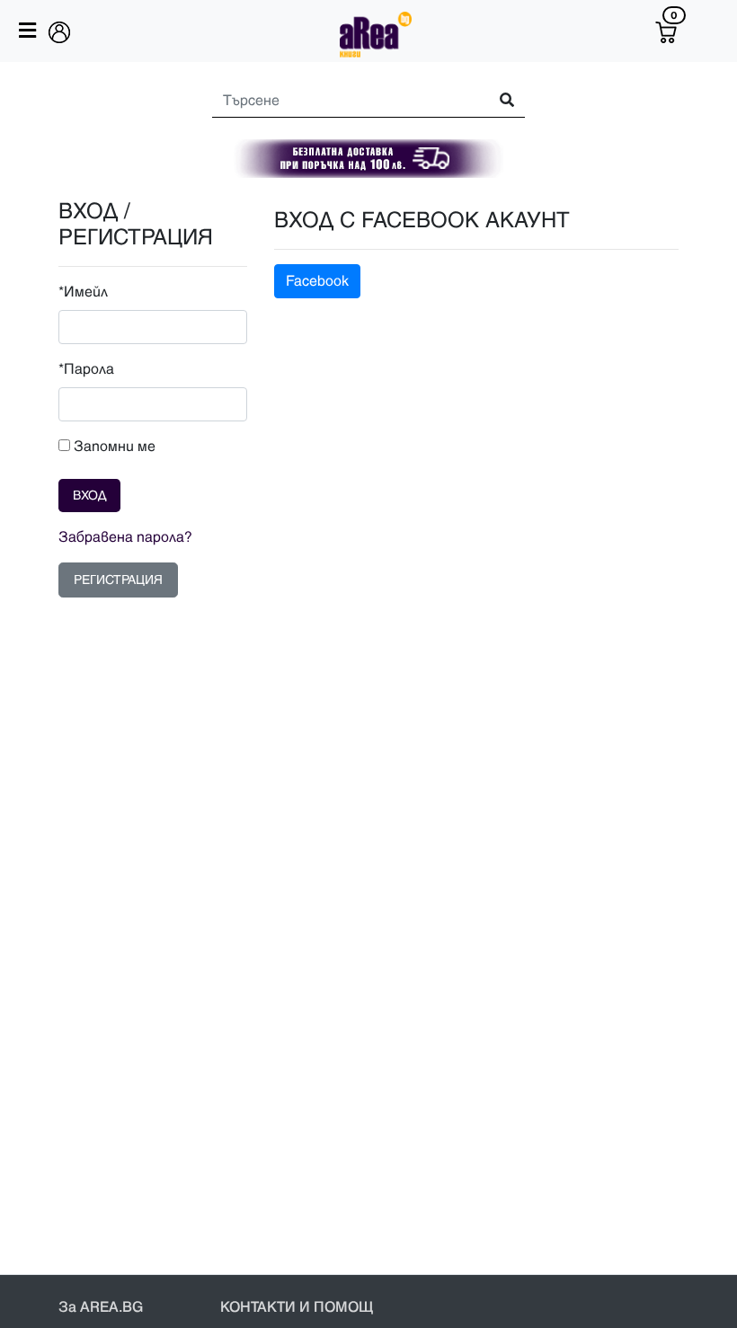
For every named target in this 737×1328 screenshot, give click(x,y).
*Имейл (83, 292)
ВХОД (89, 495)
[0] (666, 32)
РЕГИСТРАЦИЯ (118, 580)
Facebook (317, 281)
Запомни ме (112, 447)
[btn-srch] (499, 101)
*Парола (86, 369)
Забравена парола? (125, 537)
